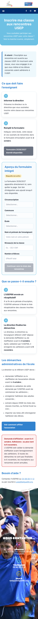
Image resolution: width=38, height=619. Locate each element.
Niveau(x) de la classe (14, 243)
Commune (9, 210)
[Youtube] (34, 10)
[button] (3, 11)
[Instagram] (30, 10)
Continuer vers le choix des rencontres (19, 267)
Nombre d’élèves (12, 254)
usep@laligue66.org (24, 482)
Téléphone (19, 565)
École (7, 221)
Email (19, 578)
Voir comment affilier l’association (13, 426)
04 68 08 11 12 (28, 479)
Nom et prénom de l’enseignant (18, 232)
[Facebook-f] (26, 10)
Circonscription (12, 200)
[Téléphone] (19, 560)
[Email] (19, 573)
